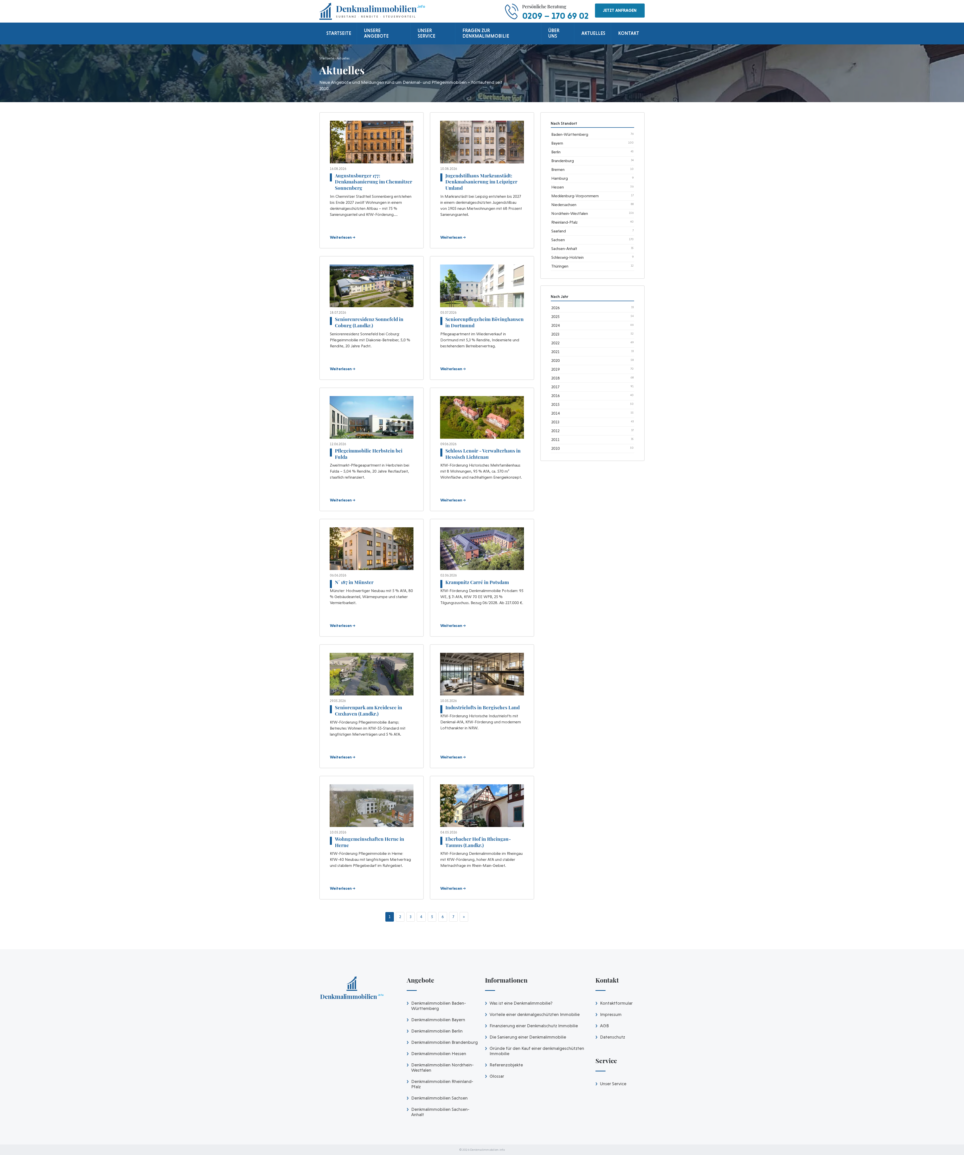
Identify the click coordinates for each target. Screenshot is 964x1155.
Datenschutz (612, 1037)
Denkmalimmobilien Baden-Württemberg (438, 1005)
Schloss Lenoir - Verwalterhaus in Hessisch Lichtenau (483, 453)
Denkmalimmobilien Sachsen (439, 1098)
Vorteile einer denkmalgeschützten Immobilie (535, 1014)
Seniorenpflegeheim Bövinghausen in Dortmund (484, 322)
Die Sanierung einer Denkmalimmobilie (528, 1037)
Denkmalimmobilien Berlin (437, 1031)
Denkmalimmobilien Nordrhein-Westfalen (442, 1067)
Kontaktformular (616, 1003)
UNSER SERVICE (426, 33)
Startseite (326, 58)
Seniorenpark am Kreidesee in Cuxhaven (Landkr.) (368, 710)
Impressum (611, 1014)
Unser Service (613, 1083)
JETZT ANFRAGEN (620, 10)
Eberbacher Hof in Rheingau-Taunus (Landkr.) (478, 842)
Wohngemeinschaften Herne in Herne (369, 842)
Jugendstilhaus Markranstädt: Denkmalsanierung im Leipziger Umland (481, 181)
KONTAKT (628, 33)
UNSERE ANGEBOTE (376, 33)
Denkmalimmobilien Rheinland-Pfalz (442, 1084)
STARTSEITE (338, 33)
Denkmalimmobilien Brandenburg (444, 1042)
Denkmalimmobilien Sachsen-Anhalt (440, 1112)
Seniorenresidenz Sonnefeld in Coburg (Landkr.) (369, 322)
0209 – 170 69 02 (555, 16)
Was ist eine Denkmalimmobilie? (521, 1003)
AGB (604, 1025)
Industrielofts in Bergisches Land (482, 707)
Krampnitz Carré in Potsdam (477, 582)
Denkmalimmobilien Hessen (438, 1053)
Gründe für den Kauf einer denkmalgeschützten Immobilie (537, 1051)
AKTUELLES (593, 33)
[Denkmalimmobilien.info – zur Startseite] (352, 989)
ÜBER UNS (553, 33)
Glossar (497, 1076)
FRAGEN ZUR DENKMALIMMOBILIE (485, 33)
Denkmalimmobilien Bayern (438, 1019)
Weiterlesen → (342, 237)
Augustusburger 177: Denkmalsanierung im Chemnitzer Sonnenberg (373, 181)
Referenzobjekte (506, 1064)
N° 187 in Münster (354, 582)
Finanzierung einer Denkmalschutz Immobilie (534, 1025)
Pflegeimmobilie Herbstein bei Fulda (368, 453)
